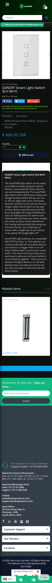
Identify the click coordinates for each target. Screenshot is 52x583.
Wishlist (8, 116)
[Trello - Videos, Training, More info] (21, 521)
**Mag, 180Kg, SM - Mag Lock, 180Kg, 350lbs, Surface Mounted (26, 303)
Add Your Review (9, 96)
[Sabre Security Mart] (26, 434)
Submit (26, 401)
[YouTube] (15, 521)
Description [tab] (23, 167)
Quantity (6, 143)
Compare (23, 116)
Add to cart (28, 154)
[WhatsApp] (9, 521)
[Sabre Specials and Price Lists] (27, 521)
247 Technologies (9, 84)
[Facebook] (3, 521)
